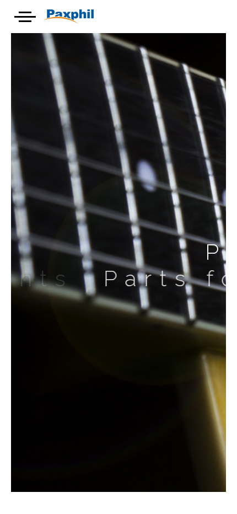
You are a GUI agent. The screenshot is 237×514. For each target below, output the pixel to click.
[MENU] (22, 15)
